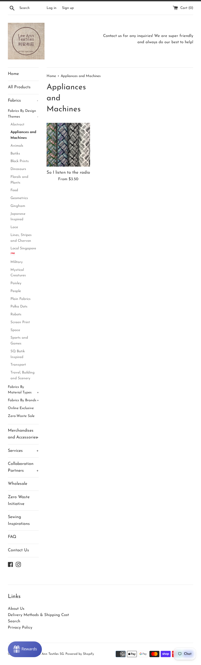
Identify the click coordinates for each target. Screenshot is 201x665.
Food (14, 190)
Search (14, 621)
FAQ (12, 537)
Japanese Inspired (17, 216)
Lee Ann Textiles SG (50, 654)
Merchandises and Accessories (23, 433)
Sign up (68, 8)
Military (16, 262)
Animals (16, 145)
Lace (14, 227)
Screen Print (20, 322)
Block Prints (19, 161)
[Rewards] (25, 649)
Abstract (17, 124)
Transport (18, 364)
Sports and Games (19, 340)
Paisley (15, 283)
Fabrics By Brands (23, 400)
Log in (51, 8)
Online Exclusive (21, 408)
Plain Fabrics (20, 299)
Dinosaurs (18, 169)
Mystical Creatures (18, 272)
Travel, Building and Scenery (22, 375)
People (15, 291)
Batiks (15, 153)
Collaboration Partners (23, 467)
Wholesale (17, 484)
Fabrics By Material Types (23, 389)
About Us (16, 609)
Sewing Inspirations (19, 520)
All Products (19, 87)
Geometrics (19, 198)
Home (13, 74)
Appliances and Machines (23, 135)
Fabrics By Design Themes (23, 113)
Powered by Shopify (79, 654)
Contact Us (18, 550)
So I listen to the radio (68, 173)
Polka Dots (18, 306)
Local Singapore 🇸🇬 (23, 251)
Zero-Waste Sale (21, 416)
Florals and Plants (19, 179)
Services (23, 451)
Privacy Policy (20, 628)
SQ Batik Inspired (17, 354)
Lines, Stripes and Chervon (21, 238)
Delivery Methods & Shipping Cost (38, 615)
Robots (15, 314)
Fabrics (23, 100)
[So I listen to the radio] (68, 145)
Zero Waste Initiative (19, 500)
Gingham (17, 206)
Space (15, 330)
